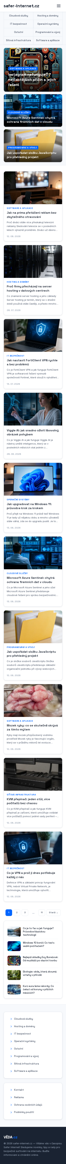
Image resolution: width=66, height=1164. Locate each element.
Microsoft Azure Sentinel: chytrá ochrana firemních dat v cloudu (31, 120)
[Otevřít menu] (58, 6)
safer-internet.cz (21, 6)
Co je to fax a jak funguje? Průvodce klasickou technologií (38, 931)
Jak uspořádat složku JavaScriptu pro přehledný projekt (31, 155)
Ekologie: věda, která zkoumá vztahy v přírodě (40, 973)
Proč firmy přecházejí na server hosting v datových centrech (29, 288)
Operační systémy (48, 23)
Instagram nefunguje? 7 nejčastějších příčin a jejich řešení (32, 79)
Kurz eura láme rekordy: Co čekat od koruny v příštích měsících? (38, 989)
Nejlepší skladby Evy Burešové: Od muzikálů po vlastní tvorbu (40, 959)
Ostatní (18, 32)
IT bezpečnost (18, 23)
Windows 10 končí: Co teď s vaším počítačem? (38, 944)
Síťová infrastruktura (18, 40)
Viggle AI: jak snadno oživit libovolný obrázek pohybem (33, 432)
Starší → (53, 912)
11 (42, 912)
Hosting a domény (47, 15)
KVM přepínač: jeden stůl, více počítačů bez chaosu (28, 801)
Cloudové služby (18, 15)
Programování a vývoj (48, 32)
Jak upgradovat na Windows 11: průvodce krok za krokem (29, 506)
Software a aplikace (48, 40)
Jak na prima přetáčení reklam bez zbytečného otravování (31, 215)
